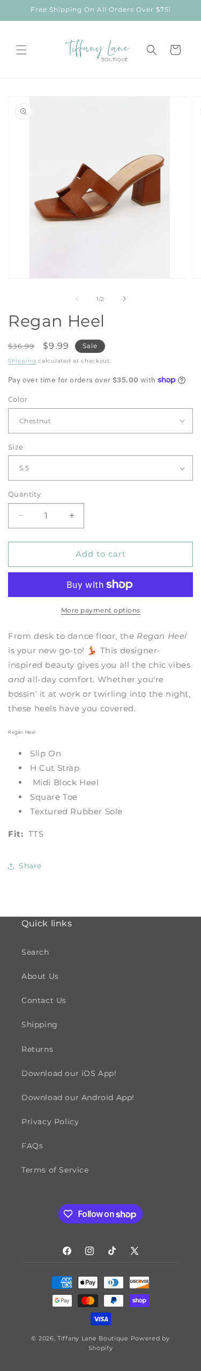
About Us (40, 976)
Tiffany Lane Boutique (93, 1338)
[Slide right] (124, 299)
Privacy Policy (50, 1121)
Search (35, 952)
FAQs (32, 1146)
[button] (21, 50)
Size (16, 447)
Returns (37, 1049)
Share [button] (30, 866)
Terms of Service (55, 1170)
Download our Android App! (78, 1097)
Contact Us (43, 1000)
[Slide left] (77, 299)
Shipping (22, 360)
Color (17, 399)
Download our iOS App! (69, 1073)
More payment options (100, 610)
